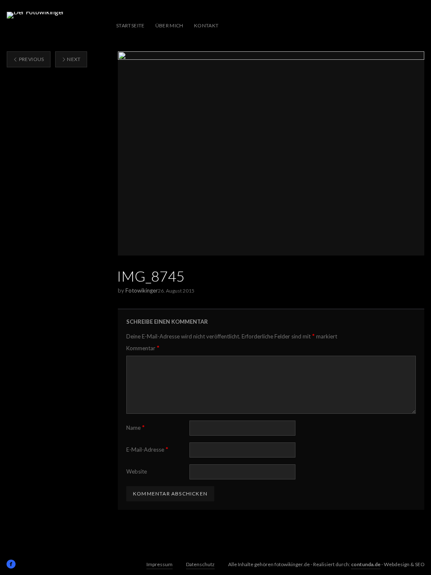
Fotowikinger (141, 290)
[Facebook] (11, 564)
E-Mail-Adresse (147, 449)
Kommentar (143, 347)
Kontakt (206, 25)
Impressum (159, 564)
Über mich (169, 25)
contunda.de (365, 564)
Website (136, 471)
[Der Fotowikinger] (35, 26)
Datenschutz (200, 564)
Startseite (130, 25)
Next (73, 59)
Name (135, 427)
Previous (31, 59)
